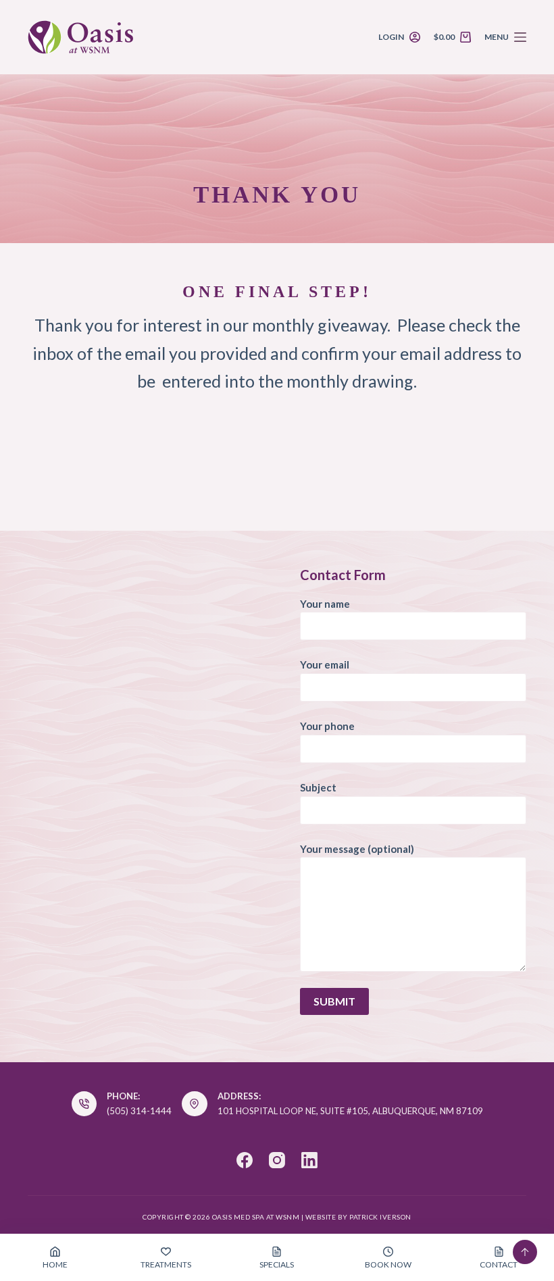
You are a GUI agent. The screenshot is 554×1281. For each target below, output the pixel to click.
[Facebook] (244, 1160)
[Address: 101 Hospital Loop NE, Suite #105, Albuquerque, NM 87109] (194, 1104)
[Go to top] (525, 1252)
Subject (318, 787)
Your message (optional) (357, 849)
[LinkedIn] (309, 1160)
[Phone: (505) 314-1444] (84, 1104)
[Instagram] (277, 1160)
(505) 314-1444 (139, 1110)
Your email (324, 664)
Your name (325, 604)
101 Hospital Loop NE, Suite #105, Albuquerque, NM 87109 (350, 1110)
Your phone (327, 726)
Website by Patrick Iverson (358, 1217)
